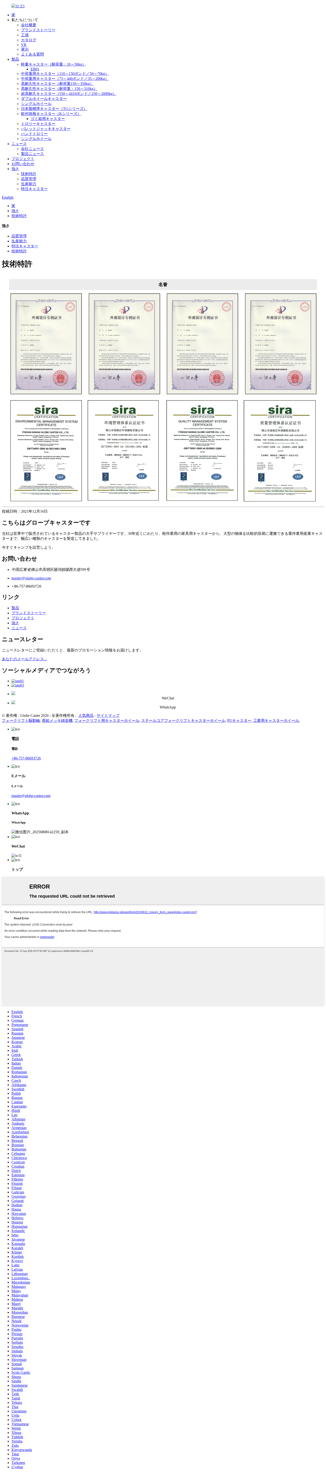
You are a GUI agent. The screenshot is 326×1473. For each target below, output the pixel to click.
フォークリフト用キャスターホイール (106, 720)
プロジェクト (22, 159)
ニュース (19, 144)
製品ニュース (32, 154)
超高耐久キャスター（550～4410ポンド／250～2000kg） (68, 94)
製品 (15, 59)
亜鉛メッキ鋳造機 (57, 720)
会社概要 (28, 25)
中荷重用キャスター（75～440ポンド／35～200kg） (65, 79)
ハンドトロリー (34, 134)
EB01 (35, 69)
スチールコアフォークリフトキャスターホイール (183, 720)
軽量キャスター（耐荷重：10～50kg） (53, 64)
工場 (25, 35)
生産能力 (28, 184)
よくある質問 (32, 54)
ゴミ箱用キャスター (48, 119)
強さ (15, 169)
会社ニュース (32, 149)
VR (23, 45)
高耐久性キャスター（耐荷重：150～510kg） (59, 89)
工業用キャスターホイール (276, 720)
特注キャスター (34, 189)
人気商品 (86, 715)
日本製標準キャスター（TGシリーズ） (54, 109)
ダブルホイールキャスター (44, 99)
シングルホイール (36, 104)
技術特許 (28, 174)
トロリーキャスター (38, 124)
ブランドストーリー (38, 30)
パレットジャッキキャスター (46, 129)
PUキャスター (239, 720)
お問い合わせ (22, 164)
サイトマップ (108, 715)
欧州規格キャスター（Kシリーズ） (51, 114)
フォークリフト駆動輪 (21, 720)
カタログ (28, 40)
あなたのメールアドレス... (24, 659)
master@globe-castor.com (31, 578)
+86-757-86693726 (26, 758)
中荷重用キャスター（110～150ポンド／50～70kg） (65, 74)
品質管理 (28, 179)
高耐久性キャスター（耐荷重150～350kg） (57, 84)
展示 (25, 49)
